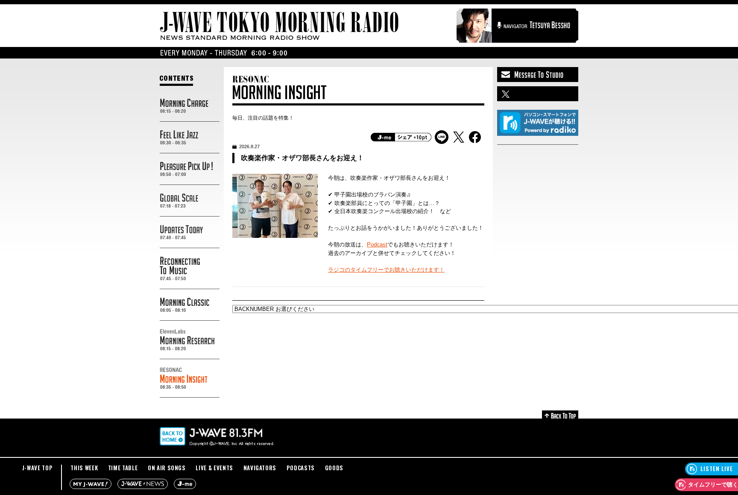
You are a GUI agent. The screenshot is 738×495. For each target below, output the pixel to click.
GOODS (334, 467)
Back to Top (560, 414)
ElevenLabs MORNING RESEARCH (190, 340)
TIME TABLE (123, 467)
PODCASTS (301, 467)
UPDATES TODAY (190, 232)
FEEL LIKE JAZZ (190, 137)
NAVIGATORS (260, 467)
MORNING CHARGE (190, 106)
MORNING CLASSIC (190, 305)
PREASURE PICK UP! (190, 169)
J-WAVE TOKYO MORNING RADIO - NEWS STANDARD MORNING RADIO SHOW (279, 26)
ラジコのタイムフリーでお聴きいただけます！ (386, 270)
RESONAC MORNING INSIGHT (190, 378)
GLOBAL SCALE (190, 201)
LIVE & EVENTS (214, 467)
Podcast (377, 244)
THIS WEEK (84, 467)
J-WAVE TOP (37, 467)
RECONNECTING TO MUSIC (190, 268)
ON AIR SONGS (167, 467)
